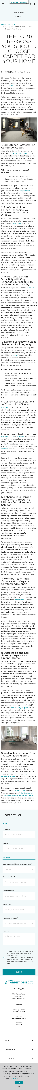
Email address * (8, 890)
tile (12, 436)
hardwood (5, 436)
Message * (6, 931)
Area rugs (5, 407)
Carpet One (5, 24)
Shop (7, 1040)
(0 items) (34, 4)
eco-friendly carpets (19, 708)
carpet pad (19, 600)
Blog (15, 24)
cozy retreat (25, 191)
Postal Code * (7, 904)
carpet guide (19, 790)
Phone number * (9, 877)
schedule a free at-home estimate (18, 795)
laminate (20, 436)
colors (31, 288)
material (4, 449)
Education (9, 1059)
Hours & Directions (19, 998)
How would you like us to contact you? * (17, 864)
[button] (26, 4)
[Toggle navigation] (3, 4)
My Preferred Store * (10, 918)
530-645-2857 (19, 16)
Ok (19, 1082)
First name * (7, 829)
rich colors (17, 224)
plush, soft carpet (20, 153)
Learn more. (15, 1079)
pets (15, 355)
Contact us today (28, 793)
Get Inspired (10, 1049)
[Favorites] (30, 4)
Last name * (7, 843)
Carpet (11, 86)
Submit (19, 972)
